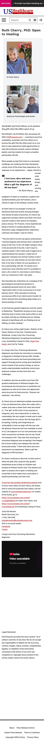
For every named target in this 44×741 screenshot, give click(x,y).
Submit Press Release (13, 732)
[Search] (29, 20)
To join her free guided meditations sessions (20, 483)
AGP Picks (5, 3)
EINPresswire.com (14, 137)
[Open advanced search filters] (34, 20)
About (11, 728)
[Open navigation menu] (4, 20)
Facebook (6, 526)
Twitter (4, 529)
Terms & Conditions (32, 732)
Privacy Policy (33, 737)
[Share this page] (40, 20)
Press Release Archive (26, 728)
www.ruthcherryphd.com (21, 492)
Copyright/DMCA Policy (15, 737)
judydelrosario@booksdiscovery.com (17, 520)
